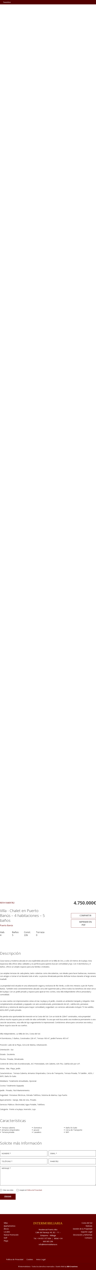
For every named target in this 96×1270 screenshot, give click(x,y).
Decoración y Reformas (82, 1235)
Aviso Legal (41, 1259)
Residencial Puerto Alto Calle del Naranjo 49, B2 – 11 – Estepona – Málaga (48, 1232)
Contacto (88, 1238)
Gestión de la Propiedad (82, 1229)
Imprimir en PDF (85, 923)
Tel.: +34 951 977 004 (42, 1238)
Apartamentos (9, 1226)
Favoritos (7, 2)
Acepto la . (31, 1190)
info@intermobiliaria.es (48, 1244)
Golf (5, 1238)
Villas (6, 1223)
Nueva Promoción (11, 1235)
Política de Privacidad (34, 1190)
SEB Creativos (72, 1266)
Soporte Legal (86, 1232)
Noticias (89, 1226)
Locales (7, 1232)
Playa (6, 1241)
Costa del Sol (87, 1223)
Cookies (29, 1259)
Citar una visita (8, 1190)
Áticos (6, 1229)
